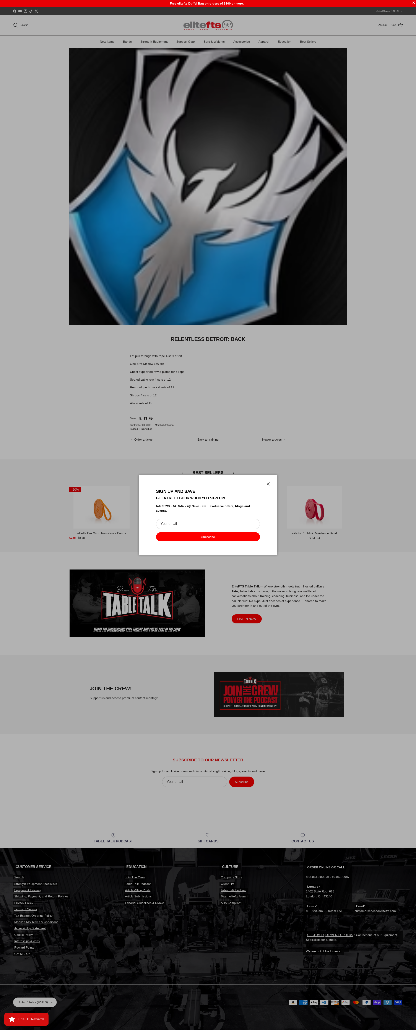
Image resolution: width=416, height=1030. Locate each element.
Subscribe (208, 537)
